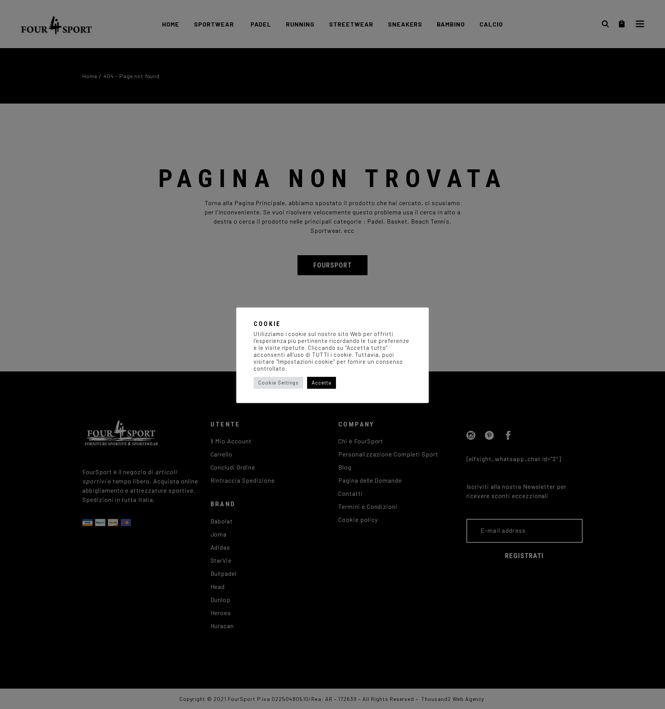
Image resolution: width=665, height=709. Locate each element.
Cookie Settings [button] (278, 383)
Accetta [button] (321, 383)
